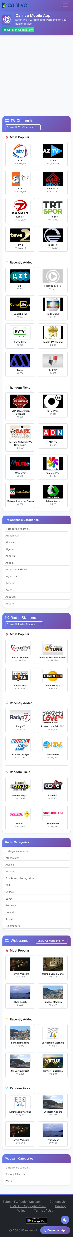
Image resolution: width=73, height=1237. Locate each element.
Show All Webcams (49, 940)
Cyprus (9, 891)
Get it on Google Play (19, 29)
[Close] (68, 29)
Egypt (8, 898)
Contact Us (57, 1201)
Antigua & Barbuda (16, 569)
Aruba (8, 589)
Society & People (15, 1174)
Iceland (9, 912)
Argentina (11, 576)
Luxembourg (12, 925)
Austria (9, 603)
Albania (9, 542)
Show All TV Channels (20, 127)
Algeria (9, 549)
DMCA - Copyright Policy (28, 1206)
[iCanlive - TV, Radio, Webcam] (14, 5)
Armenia (10, 583)
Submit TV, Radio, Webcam (22, 1201)
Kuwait (9, 918)
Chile (8, 885)
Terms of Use (43, 1210)
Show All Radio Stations (21, 624)
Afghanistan (12, 535)
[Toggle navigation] (65, 5)
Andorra (10, 555)
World (8, 1180)
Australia (10, 596)
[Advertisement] (36, 73)
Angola (9, 562)
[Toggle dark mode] (65, 1220)
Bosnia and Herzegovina (19, 878)
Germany (10, 905)
